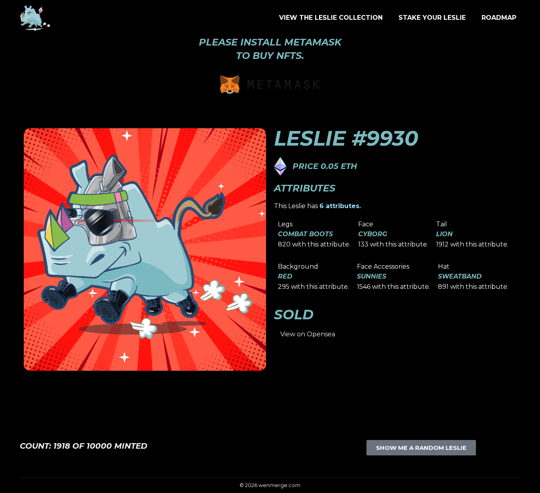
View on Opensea (307, 334)
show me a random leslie (421, 447)
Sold (293, 314)
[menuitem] (331, 17)
